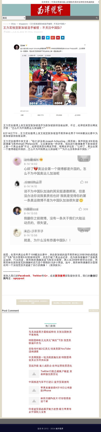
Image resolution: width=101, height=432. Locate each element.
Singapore (23, 24)
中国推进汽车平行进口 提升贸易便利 (49, 382)
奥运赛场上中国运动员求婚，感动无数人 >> (67, 303)
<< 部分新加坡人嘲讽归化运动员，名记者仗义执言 (33, 302)
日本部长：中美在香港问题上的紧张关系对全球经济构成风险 (62, 2)
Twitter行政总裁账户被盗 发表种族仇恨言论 (56, 372)
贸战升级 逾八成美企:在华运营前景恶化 (50, 365)
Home (5, 24)
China (13, 24)
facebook (93, 310)
